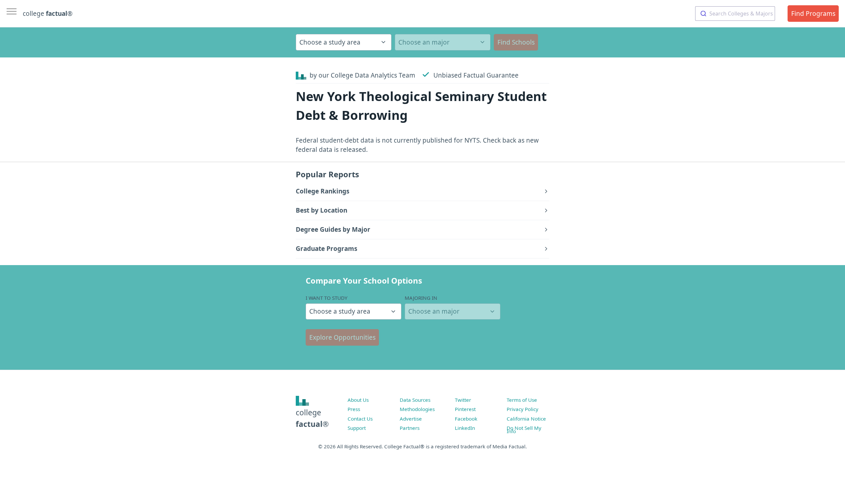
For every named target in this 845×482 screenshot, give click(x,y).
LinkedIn (465, 428)
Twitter (463, 399)
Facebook (466, 418)
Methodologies (417, 409)
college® (312, 418)
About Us (358, 399)
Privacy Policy (522, 409)
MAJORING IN (421, 297)
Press (354, 409)
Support (357, 428)
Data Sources (415, 399)
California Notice (526, 418)
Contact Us (360, 418)
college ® (48, 13)
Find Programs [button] (813, 13)
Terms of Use (522, 399)
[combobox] (735, 13)
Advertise (411, 418)
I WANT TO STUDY (327, 297)
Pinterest (465, 409)
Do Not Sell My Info (524, 429)
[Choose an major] (442, 42)
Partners (410, 428)
